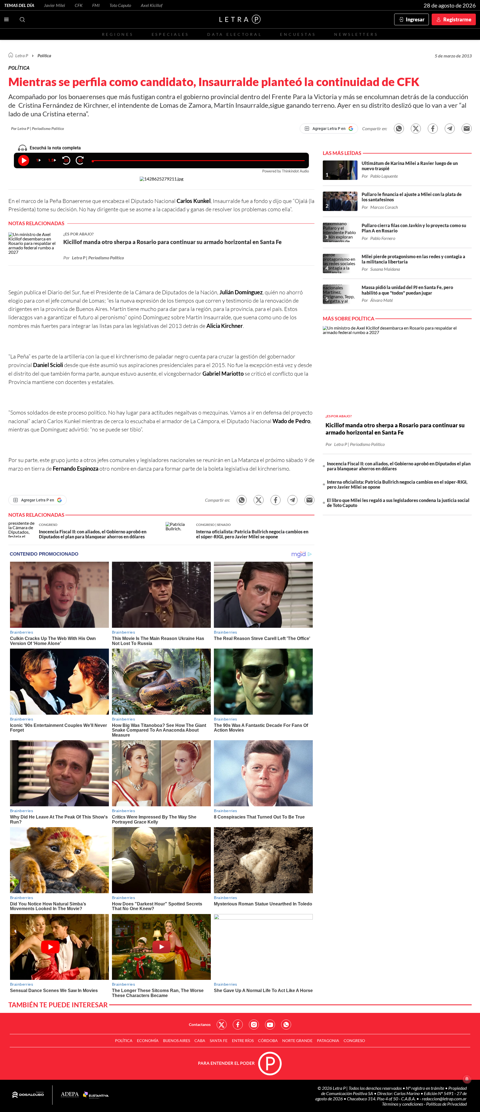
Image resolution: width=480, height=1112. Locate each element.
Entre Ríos (243, 1040)
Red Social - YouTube (270, 1024)
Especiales (170, 34)
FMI (96, 5)
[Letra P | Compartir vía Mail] (466, 128)
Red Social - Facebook (237, 1024)
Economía (148, 1040)
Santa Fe (219, 1040)
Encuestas (298, 34)
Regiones (118, 34)
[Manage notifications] (466, 1079)
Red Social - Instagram (254, 1024)
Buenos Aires (176, 1040)
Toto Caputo (120, 5)
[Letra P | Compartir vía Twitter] (416, 128)
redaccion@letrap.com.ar (444, 1098)
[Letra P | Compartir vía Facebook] (433, 128)
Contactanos (200, 1024)
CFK (78, 5)
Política (44, 55)
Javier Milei (54, 5)
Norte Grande (297, 1040)
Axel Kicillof (151, 5)
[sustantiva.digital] (96, 1095)
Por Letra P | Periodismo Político (37, 128)
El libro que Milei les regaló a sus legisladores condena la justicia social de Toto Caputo (398, 503)
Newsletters (356, 34)
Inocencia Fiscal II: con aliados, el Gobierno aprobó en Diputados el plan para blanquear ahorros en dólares (399, 466)
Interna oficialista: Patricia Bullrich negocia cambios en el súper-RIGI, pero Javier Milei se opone (397, 484)
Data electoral (234, 34)
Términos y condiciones (403, 1103)
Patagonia (328, 1040)
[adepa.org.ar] (70, 1095)
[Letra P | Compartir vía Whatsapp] (399, 128)
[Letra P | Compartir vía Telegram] (449, 128)
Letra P (21, 55)
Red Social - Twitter (221, 1024)
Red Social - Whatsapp (286, 1024)
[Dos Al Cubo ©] (28, 1095)
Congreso (354, 1040)
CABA (199, 1040)
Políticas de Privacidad (446, 1103)
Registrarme (457, 19)
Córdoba (268, 1040)
